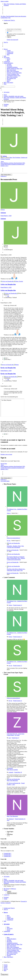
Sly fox (8, 540)
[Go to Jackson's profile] (14, 153)
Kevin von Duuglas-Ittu (8, 367)
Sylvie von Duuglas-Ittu (8, 284)
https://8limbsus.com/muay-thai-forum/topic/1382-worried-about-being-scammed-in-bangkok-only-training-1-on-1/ (13, 164)
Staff (5, 56)
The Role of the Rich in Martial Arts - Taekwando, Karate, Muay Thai (16, 569)
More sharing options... (6, 174)
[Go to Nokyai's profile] (17, 506)
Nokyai (8, 513)
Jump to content (4, 1)
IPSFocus (13, 888)
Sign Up (6, 42)
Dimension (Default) (11, 893)
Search (8, 58)
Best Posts (9, 65)
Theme (5, 890)
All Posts (9, 64)
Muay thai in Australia (12, 769)
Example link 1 (7, 853)
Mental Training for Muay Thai (14, 68)
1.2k (8, 296)
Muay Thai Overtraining (13, 71)
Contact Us (6, 894)
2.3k (8, 379)
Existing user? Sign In (9, 20)
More (8, 54)
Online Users (10, 52)
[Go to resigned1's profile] (10, 768)
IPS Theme (6, 888)
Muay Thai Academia (12, 77)
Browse (6, 49)
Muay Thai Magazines (12, 780)
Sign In (9, 37)
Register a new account (6, 454)
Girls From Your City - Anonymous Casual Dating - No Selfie (15, 734)
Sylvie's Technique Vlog (13, 74)
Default (9, 891)
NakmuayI (11, 819)
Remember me (10, 34)
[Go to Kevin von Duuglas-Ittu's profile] (7, 364)
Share (2, 161)
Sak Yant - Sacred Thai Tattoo (14, 72)
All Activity (6, 57)
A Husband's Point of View (13, 75)
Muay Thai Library (8, 82)
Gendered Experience (12, 67)
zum (10, 737)
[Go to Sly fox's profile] (17, 535)
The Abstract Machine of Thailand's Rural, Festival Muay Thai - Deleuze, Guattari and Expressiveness (16, 558)
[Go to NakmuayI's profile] (17, 814)
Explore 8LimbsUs (8, 63)
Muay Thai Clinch (11, 70)
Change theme (4, 974)
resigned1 (11, 772)
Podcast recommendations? (13, 538)
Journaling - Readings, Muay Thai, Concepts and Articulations (15, 546)
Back (8, 915)
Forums (9, 50)
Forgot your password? (12, 39)
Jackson (4, 156)
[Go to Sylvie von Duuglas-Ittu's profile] (7, 281)
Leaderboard (10, 53)
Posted (6, 215)
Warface (9, 79)
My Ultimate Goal (11, 78)
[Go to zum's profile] (17, 732)
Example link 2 (7, 854)
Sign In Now (4, 463)
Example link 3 (7, 856)
